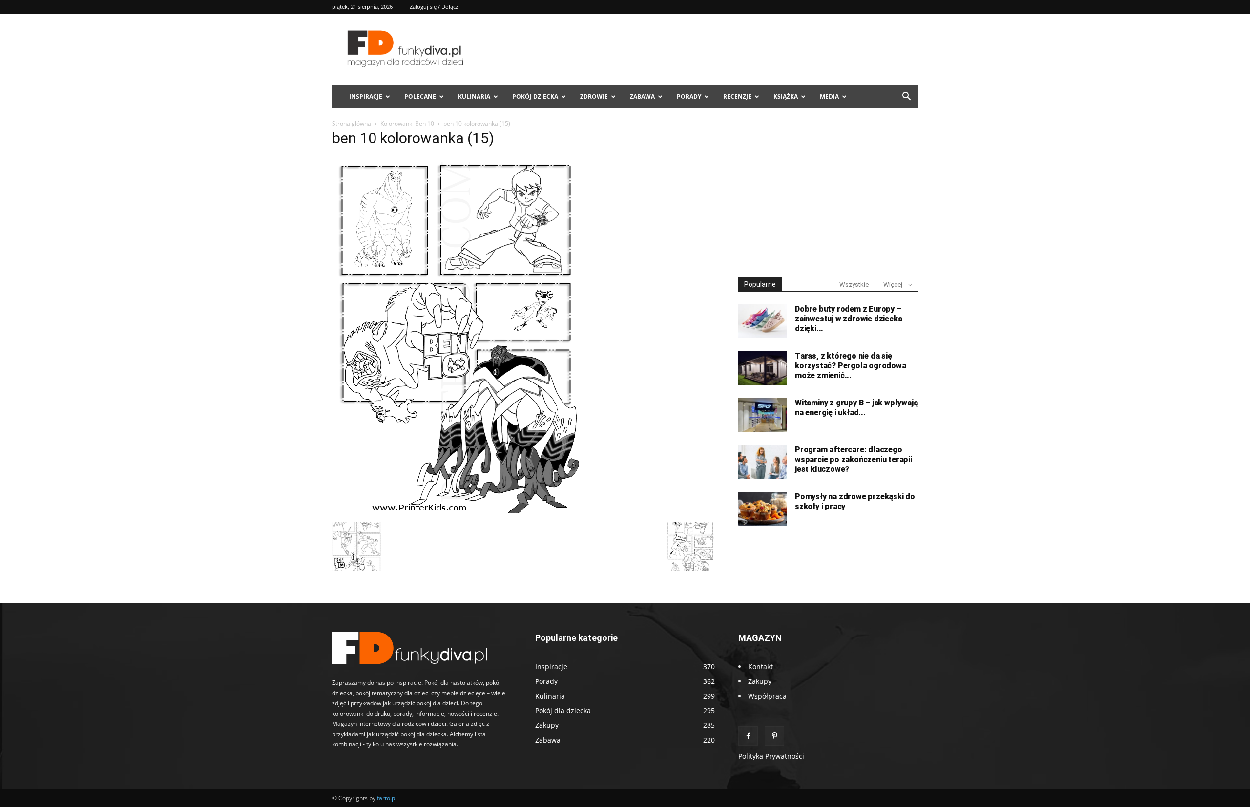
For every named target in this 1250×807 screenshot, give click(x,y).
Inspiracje (365, 96)
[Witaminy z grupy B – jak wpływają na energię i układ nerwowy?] (762, 415)
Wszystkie (854, 284)
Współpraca (767, 696)
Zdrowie (594, 96)
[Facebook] (748, 736)
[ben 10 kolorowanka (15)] (456, 512)
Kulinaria (474, 96)
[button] (906, 97)
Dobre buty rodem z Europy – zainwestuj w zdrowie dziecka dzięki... (848, 318)
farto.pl (386, 798)
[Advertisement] (828, 194)
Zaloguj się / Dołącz (434, 6)
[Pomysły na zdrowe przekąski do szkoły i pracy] (762, 509)
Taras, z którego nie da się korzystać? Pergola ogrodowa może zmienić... (850, 365)
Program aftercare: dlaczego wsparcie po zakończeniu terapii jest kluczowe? (853, 459)
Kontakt (760, 666)
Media (829, 96)
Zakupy (759, 681)
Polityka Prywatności (771, 756)
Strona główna (351, 123)
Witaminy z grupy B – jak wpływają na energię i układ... (856, 407)
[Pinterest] (774, 736)
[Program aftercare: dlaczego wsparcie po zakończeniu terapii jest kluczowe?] (762, 462)
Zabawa (642, 96)
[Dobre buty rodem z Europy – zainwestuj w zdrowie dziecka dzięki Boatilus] (762, 321)
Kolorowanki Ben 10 (407, 123)
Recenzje (737, 96)
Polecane (420, 96)
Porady (689, 96)
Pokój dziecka (535, 96)
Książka (785, 96)
